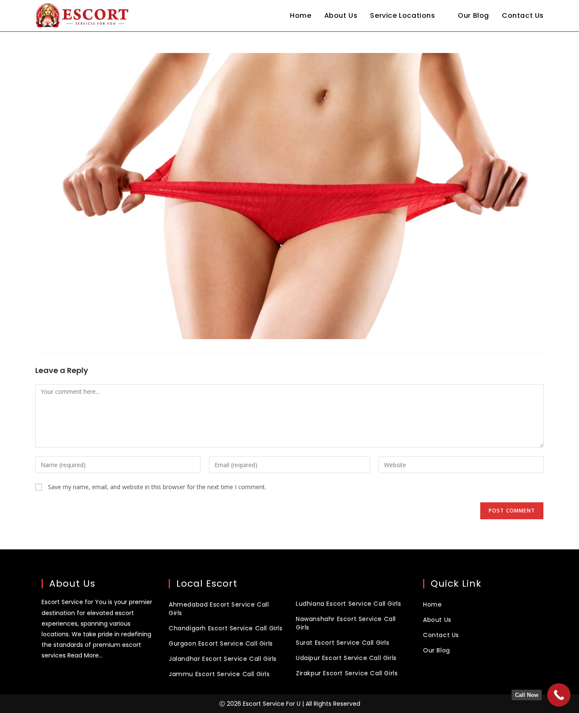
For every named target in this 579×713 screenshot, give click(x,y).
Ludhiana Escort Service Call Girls (348, 603)
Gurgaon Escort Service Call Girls (221, 643)
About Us (437, 620)
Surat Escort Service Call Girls (343, 642)
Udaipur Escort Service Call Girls (346, 658)
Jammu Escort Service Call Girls (219, 674)
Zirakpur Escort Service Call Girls (347, 673)
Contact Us (441, 635)
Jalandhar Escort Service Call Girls (223, 659)
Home (432, 604)
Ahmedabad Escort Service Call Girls (219, 608)
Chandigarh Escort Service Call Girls (226, 628)
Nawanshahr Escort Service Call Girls (346, 623)
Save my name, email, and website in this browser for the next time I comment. (157, 487)
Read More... (85, 655)
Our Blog (436, 650)
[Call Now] (559, 695)
